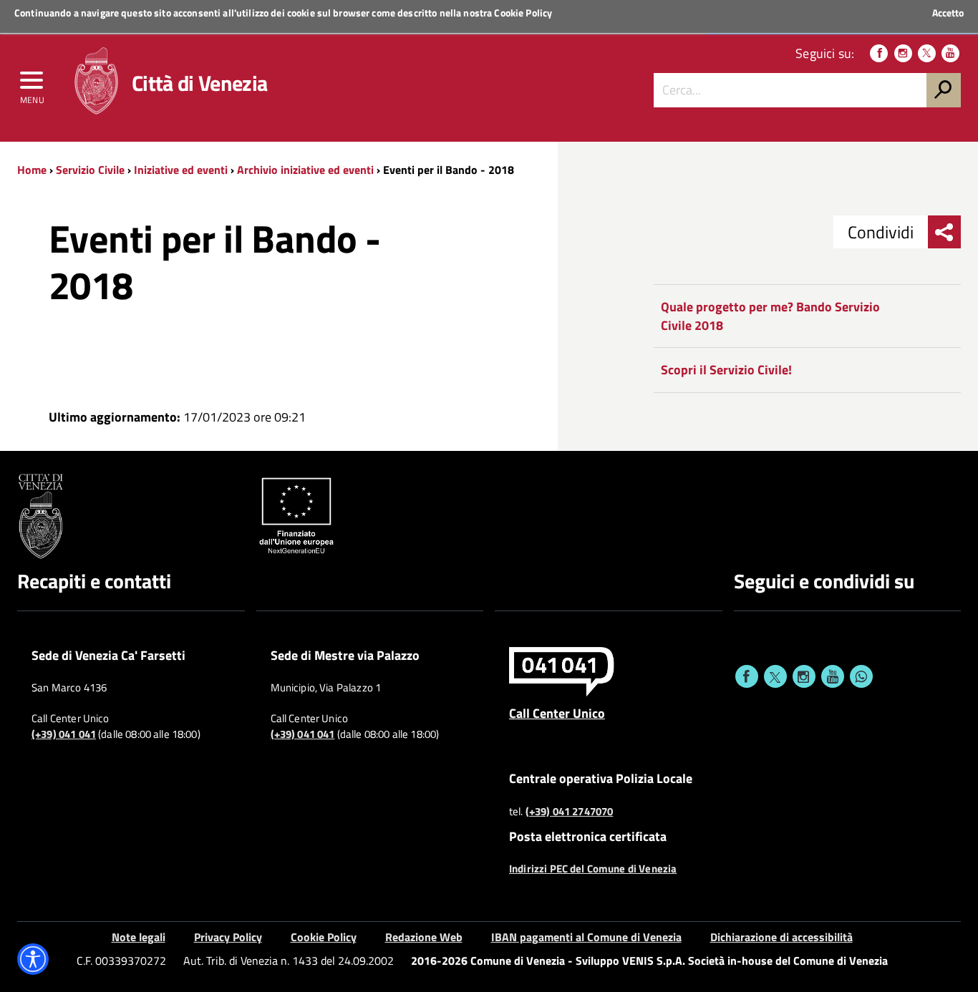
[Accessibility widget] (33, 959)
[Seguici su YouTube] (950, 53)
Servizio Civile (90, 169)
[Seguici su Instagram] (903, 53)
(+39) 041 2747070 (570, 812)
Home (32, 169)
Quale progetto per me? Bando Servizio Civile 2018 (770, 316)
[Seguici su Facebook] (879, 53)
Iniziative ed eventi (181, 169)
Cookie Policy (523, 12)
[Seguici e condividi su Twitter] (775, 676)
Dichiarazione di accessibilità (781, 936)
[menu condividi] (944, 231)
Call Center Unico (557, 713)
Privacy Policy (228, 936)
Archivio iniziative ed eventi (305, 169)
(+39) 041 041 (64, 734)
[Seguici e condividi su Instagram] (804, 676)
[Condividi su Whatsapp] (861, 676)
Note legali (138, 936)
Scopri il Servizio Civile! (726, 369)
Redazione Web (424, 936)
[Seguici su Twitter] (927, 53)
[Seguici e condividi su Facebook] (746, 676)
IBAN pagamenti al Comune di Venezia (586, 936)
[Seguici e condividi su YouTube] (832, 676)
